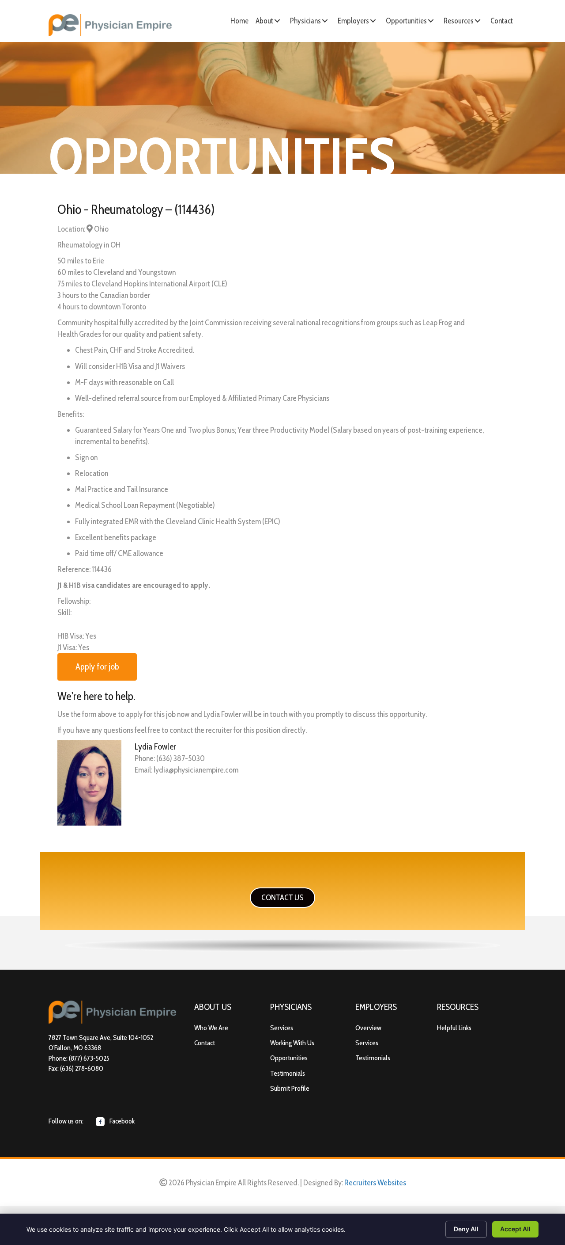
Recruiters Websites (375, 1183)
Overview (368, 1028)
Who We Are (211, 1028)
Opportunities (289, 1058)
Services (281, 1028)
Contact (204, 1043)
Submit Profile (289, 1088)
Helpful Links (454, 1028)
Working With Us (292, 1043)
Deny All (466, 1229)
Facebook (121, 1121)
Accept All (515, 1229)
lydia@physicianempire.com (196, 770)
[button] (277, 20)
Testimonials (287, 1073)
